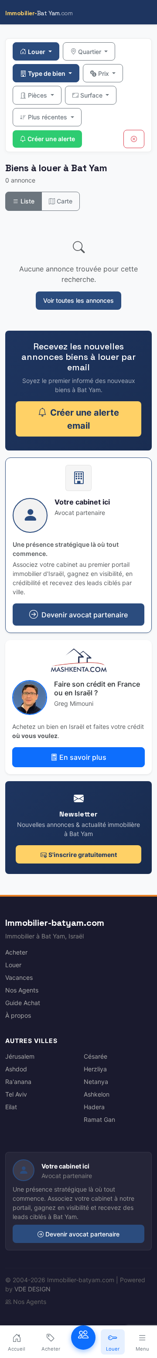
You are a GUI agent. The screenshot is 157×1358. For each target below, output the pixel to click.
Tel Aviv (16, 1094)
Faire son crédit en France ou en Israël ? (97, 688)
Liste (26, 201)
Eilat (11, 1107)
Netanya (96, 1081)
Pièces (38, 95)
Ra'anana (18, 1081)
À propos (18, 1015)
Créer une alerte (51, 138)
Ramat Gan (99, 1119)
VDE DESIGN (32, 1289)
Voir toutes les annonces (78, 300)
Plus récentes (48, 117)
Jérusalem (19, 1056)
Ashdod (16, 1069)
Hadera (94, 1107)
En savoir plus (82, 757)
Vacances (19, 977)
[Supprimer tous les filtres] (133, 139)
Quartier (90, 51)
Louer (37, 51)
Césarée (95, 1056)
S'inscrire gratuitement (82, 854)
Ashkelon (96, 1094)
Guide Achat (22, 1002)
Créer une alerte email (84, 419)
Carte (63, 201)
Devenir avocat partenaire (82, 1234)
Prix (104, 73)
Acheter (16, 952)
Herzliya (95, 1069)
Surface (92, 95)
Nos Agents (21, 990)
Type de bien (47, 73)
